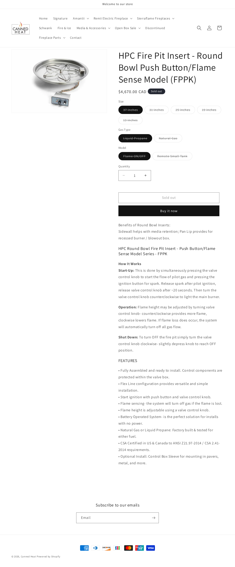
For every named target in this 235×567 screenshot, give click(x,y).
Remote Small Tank (174, 157)
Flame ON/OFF (137, 157)
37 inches (133, 111)
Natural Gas (170, 139)
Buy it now (169, 211)
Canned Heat (28, 556)
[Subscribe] (153, 517)
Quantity (124, 166)
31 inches (159, 111)
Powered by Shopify (48, 556)
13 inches (133, 121)
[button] (80, 18)
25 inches (185, 111)
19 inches (211, 111)
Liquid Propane (137, 139)
